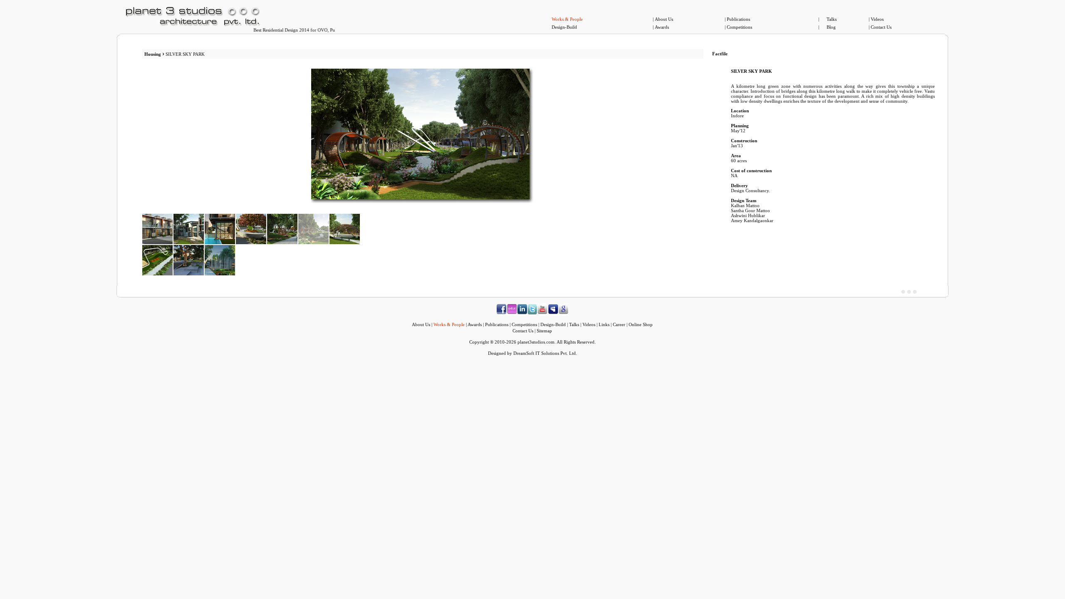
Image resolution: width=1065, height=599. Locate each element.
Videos (877, 19)
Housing (153, 54)
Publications (738, 19)
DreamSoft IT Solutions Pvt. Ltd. (545, 353)
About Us (664, 19)
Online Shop (641, 324)
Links (604, 324)
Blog (831, 27)
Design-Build (564, 27)
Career (619, 324)
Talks (832, 19)
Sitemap (544, 330)
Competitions (739, 27)
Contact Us (881, 27)
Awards (662, 27)
